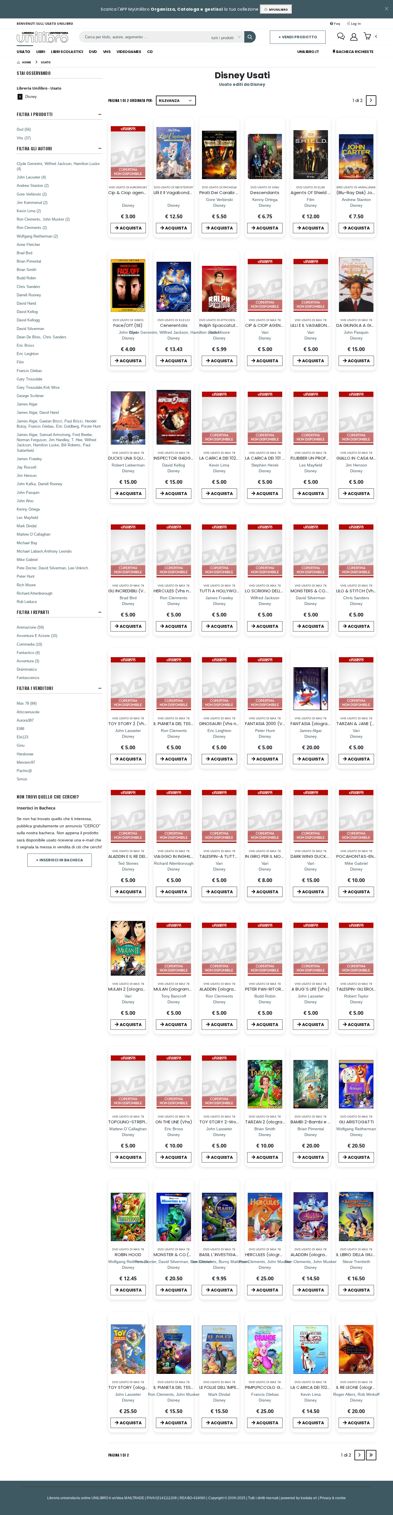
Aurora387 (25, 720)
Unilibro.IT (308, 51)
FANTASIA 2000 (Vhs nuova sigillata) (283, 723)
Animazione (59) (30, 627)
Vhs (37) (24, 138)
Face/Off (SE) (128, 325)
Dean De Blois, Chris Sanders (41, 337)
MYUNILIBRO (277, 9)
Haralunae (25, 753)
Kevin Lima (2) (29, 210)
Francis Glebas (29, 370)
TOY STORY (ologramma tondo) (142, 1387)
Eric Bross (25, 345)
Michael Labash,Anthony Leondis (44, 551)
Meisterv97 (26, 762)
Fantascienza (28, 677)
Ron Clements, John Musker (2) (43, 219)
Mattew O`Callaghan (33, 534)
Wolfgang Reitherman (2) (37, 236)
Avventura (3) (28, 660)
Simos (22, 779)
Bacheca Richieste (354, 51)
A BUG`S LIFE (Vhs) (310, 989)
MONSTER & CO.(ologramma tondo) (192, 1255)
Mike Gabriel (27, 559)
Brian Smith (26, 269)
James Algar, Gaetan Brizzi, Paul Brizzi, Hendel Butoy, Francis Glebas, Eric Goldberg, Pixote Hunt (59, 423)
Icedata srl (309, 1497)
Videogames (129, 51)
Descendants (264, 192)
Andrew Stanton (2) (33, 185)
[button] (370, 36)
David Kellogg (28, 320)
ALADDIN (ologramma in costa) (324, 1255)
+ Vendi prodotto (297, 37)
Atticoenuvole (28, 711)
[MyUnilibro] (354, 36)
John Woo (25, 500)
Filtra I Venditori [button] (35, 688)
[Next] (371, 100)
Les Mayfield (27, 517)
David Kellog (27, 311)
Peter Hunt (26, 576)
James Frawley (29, 458)
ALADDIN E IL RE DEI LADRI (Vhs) (139, 856)
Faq (336, 23)
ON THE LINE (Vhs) (173, 1122)
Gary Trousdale (29, 379)
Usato (23, 51)
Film (20, 362)
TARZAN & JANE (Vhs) (358, 723)
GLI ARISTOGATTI (356, 1122)
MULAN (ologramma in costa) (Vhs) (192, 989)
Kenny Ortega (28, 509)
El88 (20, 728)
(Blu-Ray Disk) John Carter (364, 192)
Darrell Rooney (29, 294)
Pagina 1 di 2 (118, 1455)
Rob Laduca (27, 601)
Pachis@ (24, 770)
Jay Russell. (27, 467)
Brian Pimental (29, 261)
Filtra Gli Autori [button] (34, 148)
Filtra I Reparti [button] (33, 612)
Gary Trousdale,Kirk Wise (38, 387)
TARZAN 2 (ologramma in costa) (279, 1122)
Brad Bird (24, 252)
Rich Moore (26, 584)
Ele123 (22, 737)
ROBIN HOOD (128, 1255)
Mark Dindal (27, 525)
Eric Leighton (28, 353)
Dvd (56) (24, 129)
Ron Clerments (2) (32, 227)
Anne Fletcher (28, 244)
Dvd (93, 51)
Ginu (20, 745)
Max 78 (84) (27, 703)
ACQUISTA (131, 228)
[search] (250, 37)
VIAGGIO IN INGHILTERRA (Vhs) (185, 856)
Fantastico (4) (28, 652)
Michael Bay (27, 542)
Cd (149, 51)
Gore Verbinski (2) (32, 194)
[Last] (371, 1455)
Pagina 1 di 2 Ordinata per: (130, 100)
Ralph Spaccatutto (220, 325)
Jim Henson (27, 475)
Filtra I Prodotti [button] (34, 114)
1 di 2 (359, 101)
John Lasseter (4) (31, 177)
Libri (40, 51)
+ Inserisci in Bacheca (59, 860)
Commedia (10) (29, 644)
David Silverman (30, 328)
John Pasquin (28, 492)
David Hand (26, 303)
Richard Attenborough (34, 593)
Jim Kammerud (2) (32, 202)
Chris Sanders (28, 286)
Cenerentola (174, 325)
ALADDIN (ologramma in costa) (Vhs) (239, 989)
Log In (355, 23)
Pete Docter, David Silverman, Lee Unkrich (52, 567)
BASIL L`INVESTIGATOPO (223, 1255)
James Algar (27, 404)
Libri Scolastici (67, 51)
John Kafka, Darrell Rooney (39, 483)
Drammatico (27, 669)
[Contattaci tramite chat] (341, 36)
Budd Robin (26, 277)
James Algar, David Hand (38, 412)
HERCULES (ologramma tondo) (278, 1255)
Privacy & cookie (333, 1497)
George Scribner (30, 395)
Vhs (107, 51)
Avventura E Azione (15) (37, 635)
